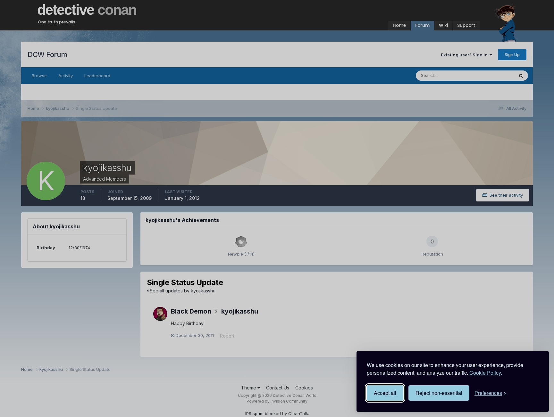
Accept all (385, 393)
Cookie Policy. (485, 372)
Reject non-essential (439, 393)
